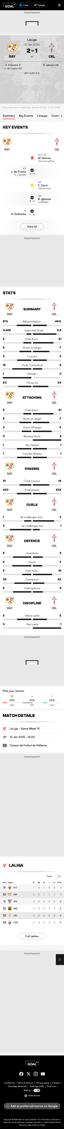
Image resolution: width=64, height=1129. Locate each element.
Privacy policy (42, 1083)
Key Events (26, 115)
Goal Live (51, 1086)
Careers (56, 1083)
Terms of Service (25, 1083)
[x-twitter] (28, 1074)
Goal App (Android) (17, 1086)
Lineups (42, 115)
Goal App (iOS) (37, 1086)
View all (32, 226)
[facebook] (21, 1074)
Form (49, 876)
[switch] (58, 876)
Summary (9, 115)
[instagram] (35, 1074)
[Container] (12, 51)
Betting (27, 1090)
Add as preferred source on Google (34, 1106)
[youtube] (43, 1074)
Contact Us (9, 1083)
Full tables (32, 936)
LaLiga (32, 39)
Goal (20, 1119)
